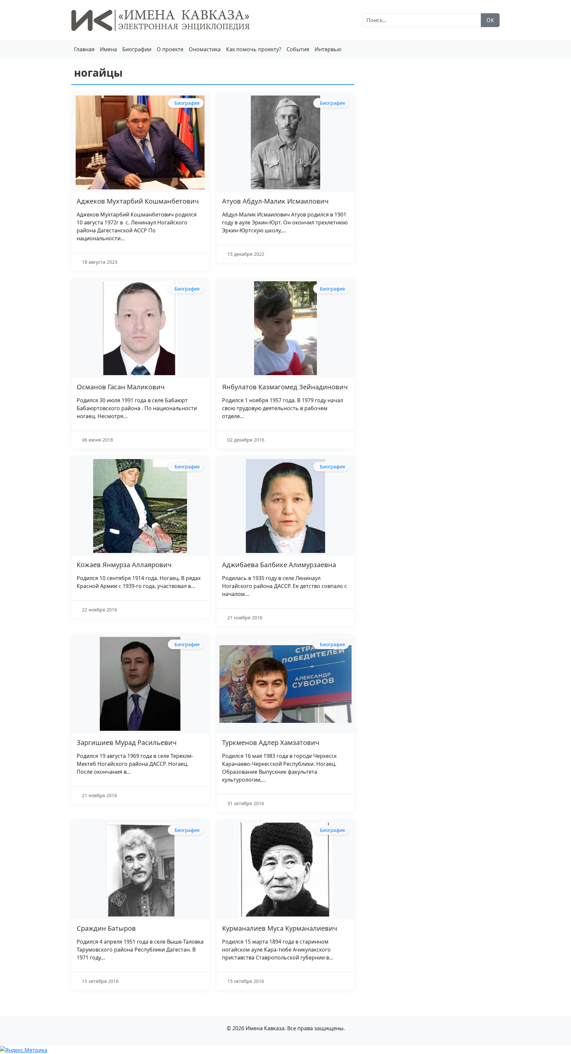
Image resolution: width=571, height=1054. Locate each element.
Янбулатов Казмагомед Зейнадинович (285, 386)
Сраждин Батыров (106, 928)
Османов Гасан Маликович (121, 386)
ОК (490, 20)
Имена (108, 49)
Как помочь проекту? (253, 49)
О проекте (170, 49)
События (297, 49)
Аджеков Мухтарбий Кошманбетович (138, 201)
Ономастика (205, 49)
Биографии (136, 49)
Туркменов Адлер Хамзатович (270, 742)
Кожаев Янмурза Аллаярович (124, 564)
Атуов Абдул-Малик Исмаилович (275, 201)
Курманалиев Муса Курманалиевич (279, 928)
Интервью (328, 49)
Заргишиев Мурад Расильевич (126, 742)
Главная (84, 49)
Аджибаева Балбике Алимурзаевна (279, 564)
